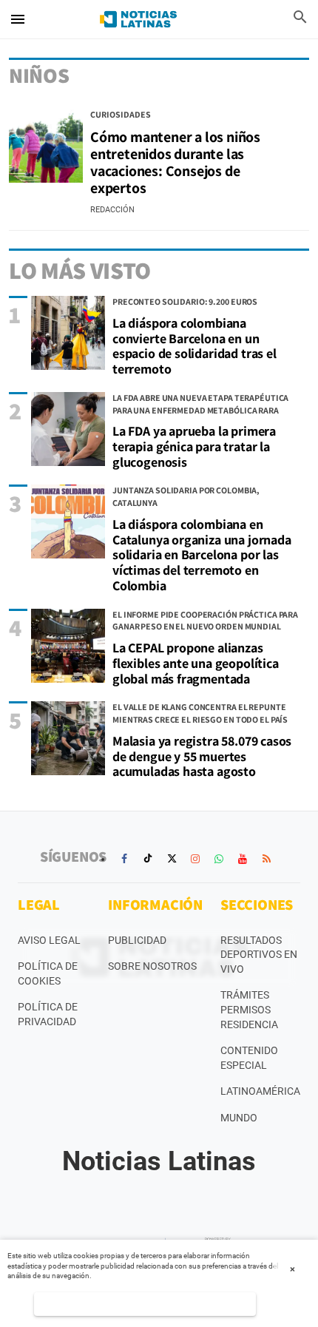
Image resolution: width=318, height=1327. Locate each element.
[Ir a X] (171, 859)
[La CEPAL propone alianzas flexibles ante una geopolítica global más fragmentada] (68, 646)
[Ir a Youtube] (242, 859)
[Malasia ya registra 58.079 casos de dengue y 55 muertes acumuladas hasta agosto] (68, 738)
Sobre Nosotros (152, 966)
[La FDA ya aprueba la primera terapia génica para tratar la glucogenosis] (68, 429)
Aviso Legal (49, 940)
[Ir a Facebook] (124, 859)
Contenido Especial (249, 1057)
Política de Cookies (48, 973)
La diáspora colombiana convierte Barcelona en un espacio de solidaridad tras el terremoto (194, 345)
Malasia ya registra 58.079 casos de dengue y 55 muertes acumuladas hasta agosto (201, 756)
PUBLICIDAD (137, 940)
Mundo (238, 1118)
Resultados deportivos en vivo (258, 954)
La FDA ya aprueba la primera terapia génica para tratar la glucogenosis (194, 446)
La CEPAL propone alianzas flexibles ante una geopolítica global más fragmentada (195, 662)
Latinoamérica (260, 1091)
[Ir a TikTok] (148, 859)
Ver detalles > (145, 1304)
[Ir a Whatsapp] (219, 859)
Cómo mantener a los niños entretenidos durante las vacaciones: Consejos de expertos (175, 162)
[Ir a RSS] (266, 859)
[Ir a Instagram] (195, 859)
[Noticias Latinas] (138, 19)
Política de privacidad (48, 1014)
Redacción (112, 210)
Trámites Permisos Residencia (249, 1009)
